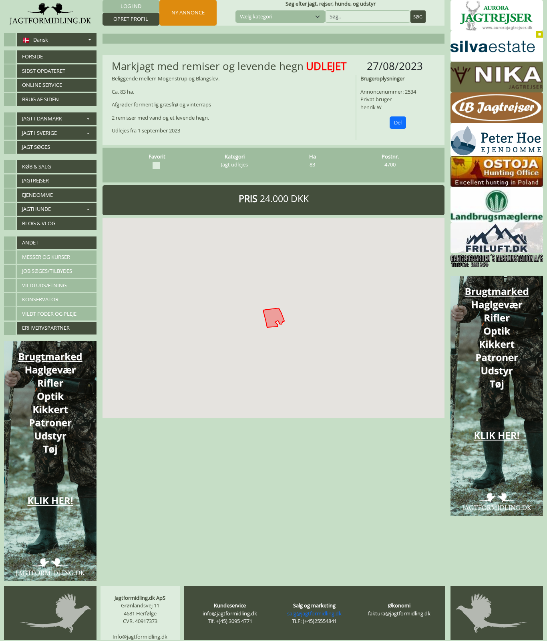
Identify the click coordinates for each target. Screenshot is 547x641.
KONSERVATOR (40, 299)
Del (398, 122)
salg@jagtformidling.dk (314, 613)
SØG (417, 17)
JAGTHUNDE (36, 208)
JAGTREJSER (35, 180)
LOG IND (131, 6)
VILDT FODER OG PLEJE (49, 313)
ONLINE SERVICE (42, 84)
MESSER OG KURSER (46, 256)
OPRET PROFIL (130, 18)
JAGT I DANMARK (42, 118)
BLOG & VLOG (38, 223)
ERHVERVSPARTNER (46, 327)
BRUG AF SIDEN (40, 99)
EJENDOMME (37, 194)
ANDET (30, 242)
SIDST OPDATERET (43, 70)
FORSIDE (32, 56)
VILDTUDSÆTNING (44, 285)
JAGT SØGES (36, 146)
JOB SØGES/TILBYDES (47, 270)
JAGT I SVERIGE (39, 132)
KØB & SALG (36, 166)
